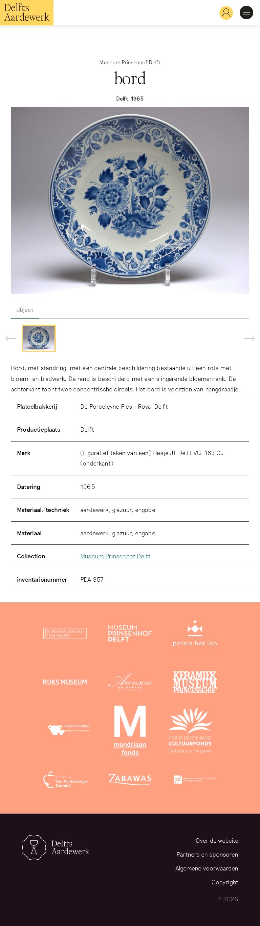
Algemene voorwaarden (206, 868)
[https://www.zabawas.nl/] (130, 781)
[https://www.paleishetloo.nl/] (195, 634)
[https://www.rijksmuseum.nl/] (65, 683)
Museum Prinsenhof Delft (115, 556)
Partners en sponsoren (207, 854)
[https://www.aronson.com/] (130, 683)
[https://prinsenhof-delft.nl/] (130, 634)
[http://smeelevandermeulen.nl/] (69, 732)
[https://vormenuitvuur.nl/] (195, 781)
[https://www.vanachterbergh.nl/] (65, 781)
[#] (223, 12)
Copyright (225, 882)
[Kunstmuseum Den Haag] (65, 634)
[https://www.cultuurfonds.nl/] (190, 732)
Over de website (217, 840)
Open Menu (246, 12)
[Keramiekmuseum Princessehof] (195, 683)
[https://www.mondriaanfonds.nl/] (130, 732)
